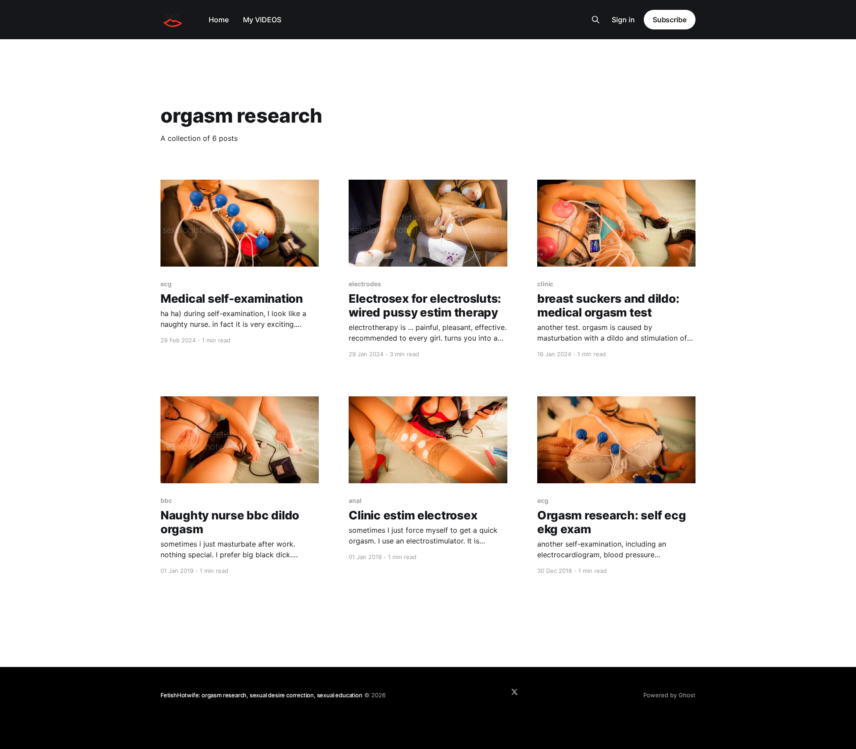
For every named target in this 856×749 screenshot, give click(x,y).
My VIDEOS (262, 19)
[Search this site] (595, 19)
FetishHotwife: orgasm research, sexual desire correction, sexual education (261, 695)
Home (219, 19)
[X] (514, 692)
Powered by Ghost (669, 695)
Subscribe (670, 19)
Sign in (623, 19)
